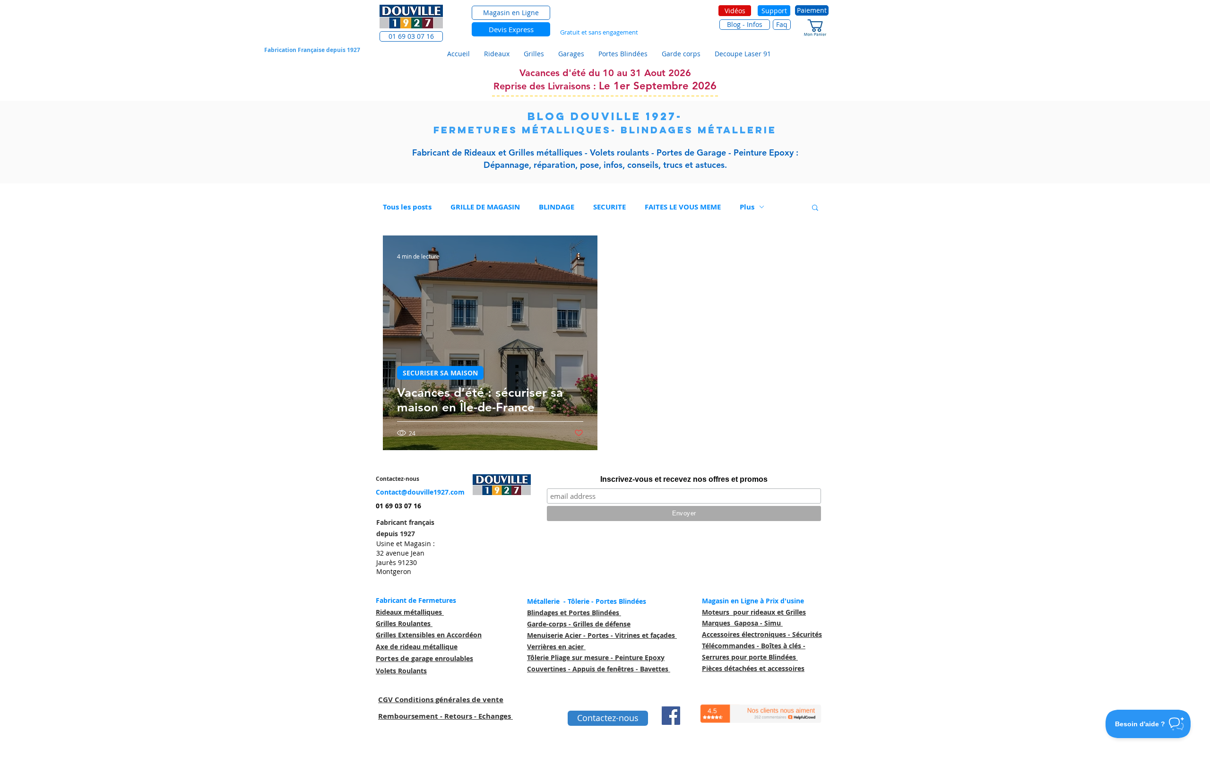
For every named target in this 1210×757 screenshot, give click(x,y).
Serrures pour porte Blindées (750, 657)
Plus (747, 207)
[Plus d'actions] (582, 256)
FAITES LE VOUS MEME (683, 207)
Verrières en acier (556, 646)
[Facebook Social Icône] (671, 715)
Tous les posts (407, 207)
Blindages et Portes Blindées (574, 612)
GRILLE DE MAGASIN (485, 207)
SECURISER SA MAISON (440, 372)
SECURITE (609, 207)
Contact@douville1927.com (420, 491)
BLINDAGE (556, 207)
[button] (411, 36)
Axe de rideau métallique (417, 646)
